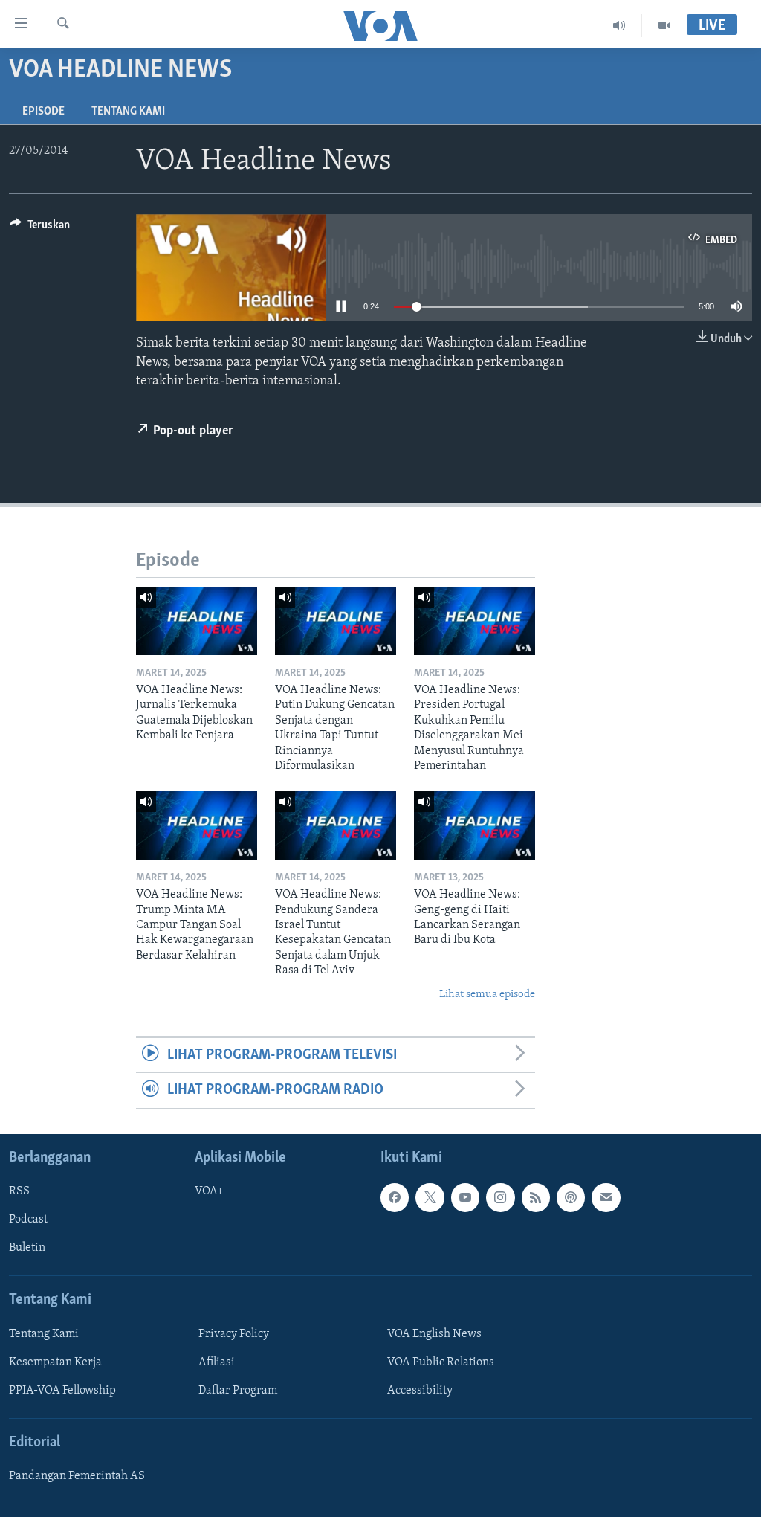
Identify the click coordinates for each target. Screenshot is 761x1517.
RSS (19, 1191)
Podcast (28, 1219)
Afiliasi (216, 1362)
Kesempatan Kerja (55, 1362)
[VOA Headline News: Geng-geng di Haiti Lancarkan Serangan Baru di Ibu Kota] (474, 825)
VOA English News (434, 1334)
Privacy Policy (233, 1334)
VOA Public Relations (440, 1362)
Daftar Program (237, 1391)
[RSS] (536, 1197)
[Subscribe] (606, 1197)
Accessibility (420, 1391)
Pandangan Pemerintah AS (77, 1476)
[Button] (40, 228)
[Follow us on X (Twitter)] (429, 1197)
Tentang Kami (128, 111)
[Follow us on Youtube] (465, 1197)
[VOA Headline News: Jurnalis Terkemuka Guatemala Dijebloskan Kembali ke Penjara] (196, 621)
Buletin (27, 1248)
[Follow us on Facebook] (394, 1197)
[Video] (664, 25)
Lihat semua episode (487, 994)
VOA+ (209, 1191)
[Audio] (619, 25)
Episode (43, 111)
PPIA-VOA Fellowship (62, 1391)
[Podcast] (571, 1197)
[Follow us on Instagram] (500, 1197)
